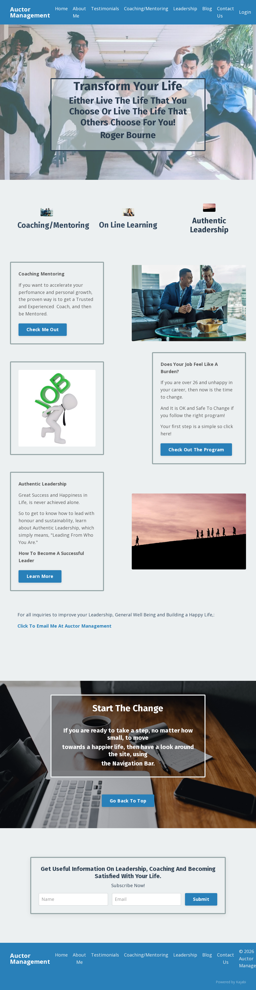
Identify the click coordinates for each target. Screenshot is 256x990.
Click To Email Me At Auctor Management (65, 626)
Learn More (40, 576)
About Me (79, 12)
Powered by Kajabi (231, 982)
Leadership (185, 8)
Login (245, 12)
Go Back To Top (128, 801)
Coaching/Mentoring (146, 8)
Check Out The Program (196, 450)
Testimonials (105, 8)
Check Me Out (42, 329)
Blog (207, 8)
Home (61, 8)
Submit (201, 899)
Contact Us (225, 12)
